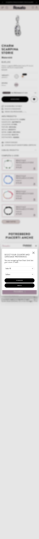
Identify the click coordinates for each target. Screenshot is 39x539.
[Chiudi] (33, 252)
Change (19, 280)
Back (19, 285)
